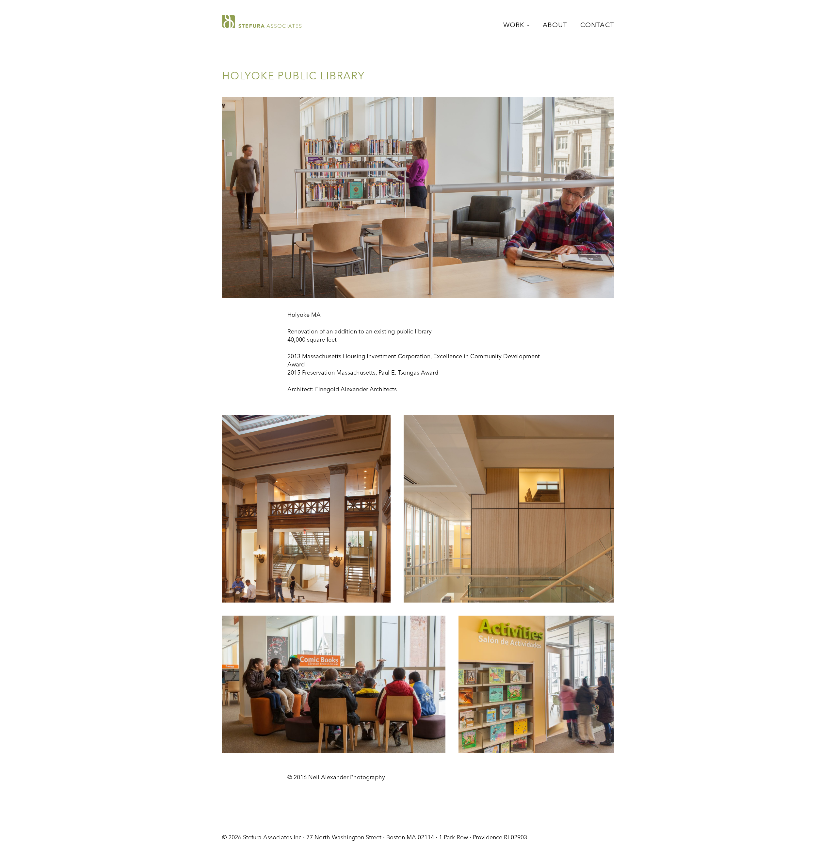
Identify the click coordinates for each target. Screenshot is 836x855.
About (555, 25)
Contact (597, 25)
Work (514, 25)
